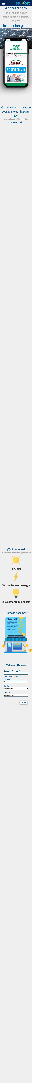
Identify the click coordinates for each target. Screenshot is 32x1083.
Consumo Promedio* (12, 671)
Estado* (7, 693)
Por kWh (17, 676)
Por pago (9, 676)
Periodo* (7, 679)
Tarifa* (6, 686)
